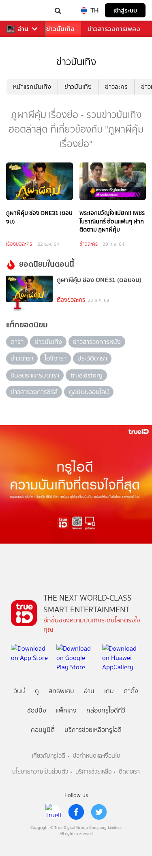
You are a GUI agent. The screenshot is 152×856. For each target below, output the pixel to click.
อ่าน (23, 29)
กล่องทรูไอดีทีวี (105, 710)
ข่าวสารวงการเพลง (114, 29)
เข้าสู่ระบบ (125, 10)
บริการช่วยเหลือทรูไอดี (93, 729)
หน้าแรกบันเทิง (32, 86)
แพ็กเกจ (66, 710)
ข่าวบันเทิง (60, 29)
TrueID (22, 10)
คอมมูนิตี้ (43, 729)
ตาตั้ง (131, 691)
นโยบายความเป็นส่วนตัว (40, 771)
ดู (37, 691)
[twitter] (99, 812)
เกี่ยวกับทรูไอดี (48, 756)
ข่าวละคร (116, 86)
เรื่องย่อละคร (19, 244)
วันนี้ (19, 691)
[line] (53, 812)
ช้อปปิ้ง (36, 710)
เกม (109, 691)
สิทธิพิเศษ (61, 691)
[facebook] (76, 812)
